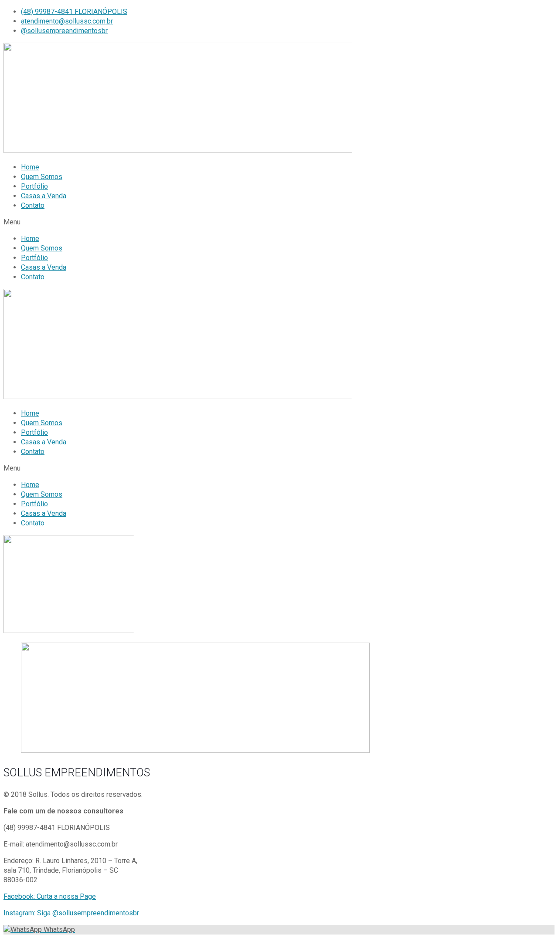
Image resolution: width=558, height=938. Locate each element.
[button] (279, 222)
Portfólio (34, 186)
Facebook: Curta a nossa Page (49, 896)
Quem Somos (41, 177)
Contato (32, 205)
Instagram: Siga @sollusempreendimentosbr (71, 913)
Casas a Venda (43, 196)
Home (30, 167)
